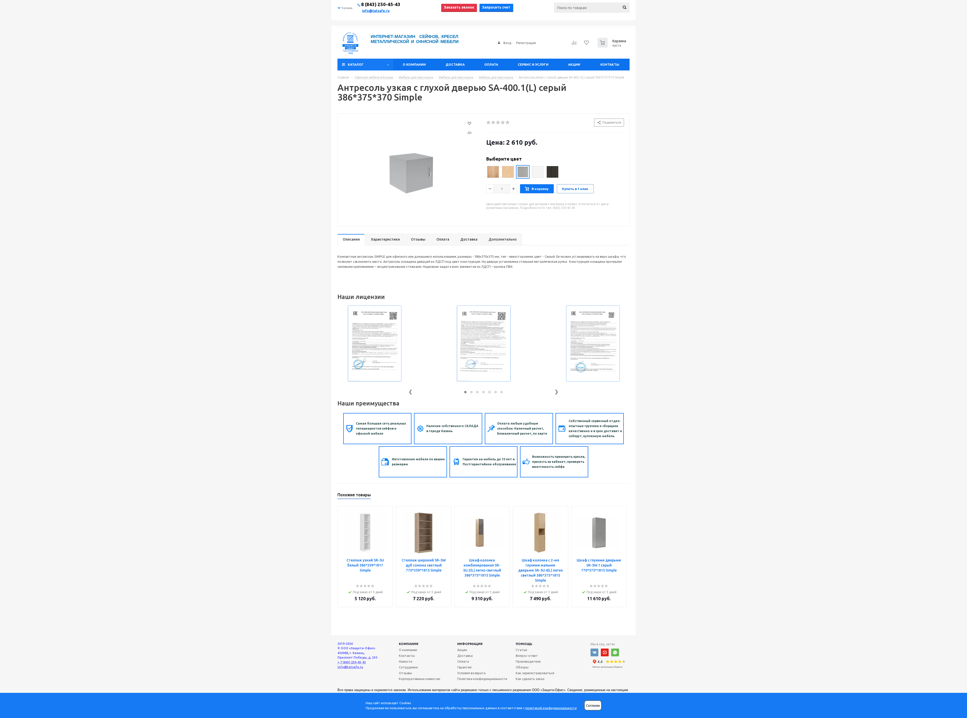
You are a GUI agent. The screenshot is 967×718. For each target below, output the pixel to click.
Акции (574, 64)
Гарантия (464, 667)
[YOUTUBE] (605, 652)
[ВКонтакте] (594, 652)
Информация (469, 644)
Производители (528, 661)
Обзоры (522, 667)
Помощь (524, 644)
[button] (465, 392)
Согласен (593, 705)
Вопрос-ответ (527, 655)
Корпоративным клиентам (419, 679)
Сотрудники (408, 667)
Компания (408, 644)
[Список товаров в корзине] (612, 46)
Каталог (356, 64)
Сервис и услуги (533, 64)
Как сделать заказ (530, 679)
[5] (507, 123)
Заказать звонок (459, 7)
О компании (414, 64)
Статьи (521, 650)
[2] (493, 123)
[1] (488, 123)
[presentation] (410, 391)
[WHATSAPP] (615, 652)
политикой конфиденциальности (551, 708)
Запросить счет (496, 7)
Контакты (609, 64)
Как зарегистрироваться (535, 673)
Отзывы (405, 673)
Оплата (491, 64)
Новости (405, 661)
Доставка (455, 64)
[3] (498, 123)
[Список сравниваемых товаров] (574, 44)
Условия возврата (471, 673)
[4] (503, 123)
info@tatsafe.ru (376, 11)
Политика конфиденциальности (482, 679)
